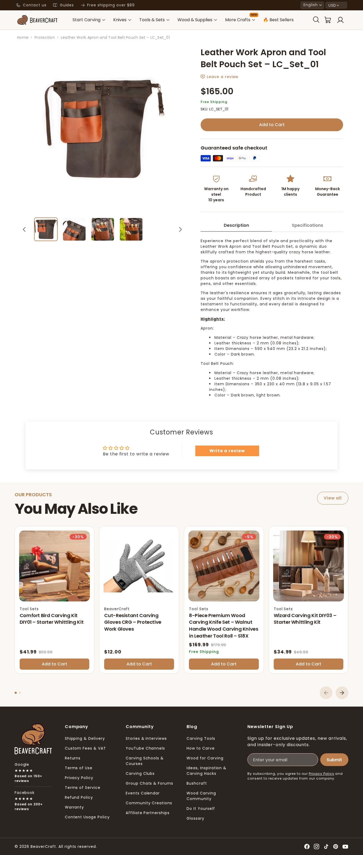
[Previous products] (326, 692)
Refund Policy (79, 797)
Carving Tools (201, 738)
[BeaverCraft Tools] (37, 20)
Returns (73, 758)
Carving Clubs (140, 773)
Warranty (74, 807)
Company (76, 727)
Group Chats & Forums (149, 783)
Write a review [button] (227, 451)
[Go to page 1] (16, 693)
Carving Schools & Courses (145, 760)
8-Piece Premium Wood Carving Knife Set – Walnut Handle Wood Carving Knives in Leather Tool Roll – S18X (223, 625)
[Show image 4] (131, 229)
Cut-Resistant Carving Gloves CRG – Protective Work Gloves (132, 622)
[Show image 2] (74, 229)
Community (140, 727)
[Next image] (180, 229)
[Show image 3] (103, 229)
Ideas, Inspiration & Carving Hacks (206, 770)
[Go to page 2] (20, 693)
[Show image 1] (46, 229)
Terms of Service (82, 787)
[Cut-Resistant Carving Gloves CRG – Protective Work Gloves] (139, 566)
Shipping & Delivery (85, 738)
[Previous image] (24, 229)
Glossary (195, 818)
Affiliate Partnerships (148, 812)
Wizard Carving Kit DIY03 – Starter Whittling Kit (305, 619)
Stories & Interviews (146, 738)
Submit (334, 760)
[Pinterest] (335, 846)
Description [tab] (236, 225)
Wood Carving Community (201, 795)
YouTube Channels (145, 748)
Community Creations (149, 803)
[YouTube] (345, 846)
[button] (312, 5)
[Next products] (342, 692)
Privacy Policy (79, 777)
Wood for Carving (205, 758)
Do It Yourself (201, 808)
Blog (192, 727)
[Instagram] (316, 846)
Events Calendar (143, 793)
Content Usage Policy (87, 817)
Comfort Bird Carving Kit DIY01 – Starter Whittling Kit (52, 619)
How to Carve (201, 748)
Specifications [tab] (307, 225)
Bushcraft (197, 783)
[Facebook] (307, 846)
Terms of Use (79, 768)
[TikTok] (326, 846)
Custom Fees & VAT (85, 748)
